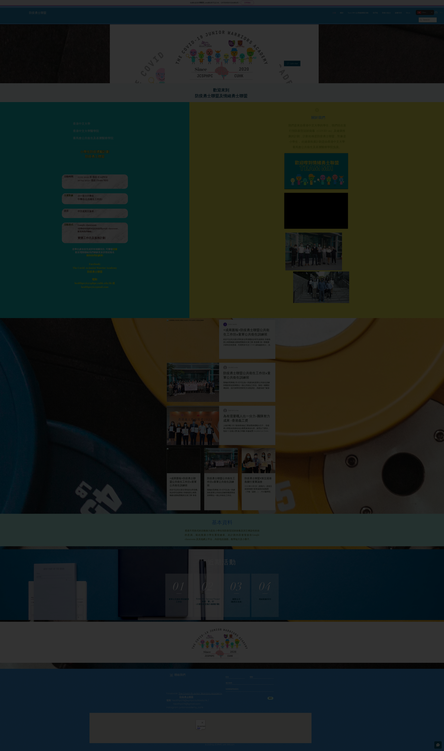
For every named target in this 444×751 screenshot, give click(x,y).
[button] (434, 14)
